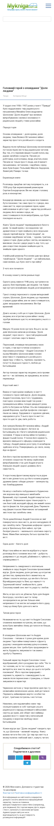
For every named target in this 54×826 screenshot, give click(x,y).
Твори (5, 96)
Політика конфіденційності (28, 793)
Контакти (8, 793)
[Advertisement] (27, 54)
